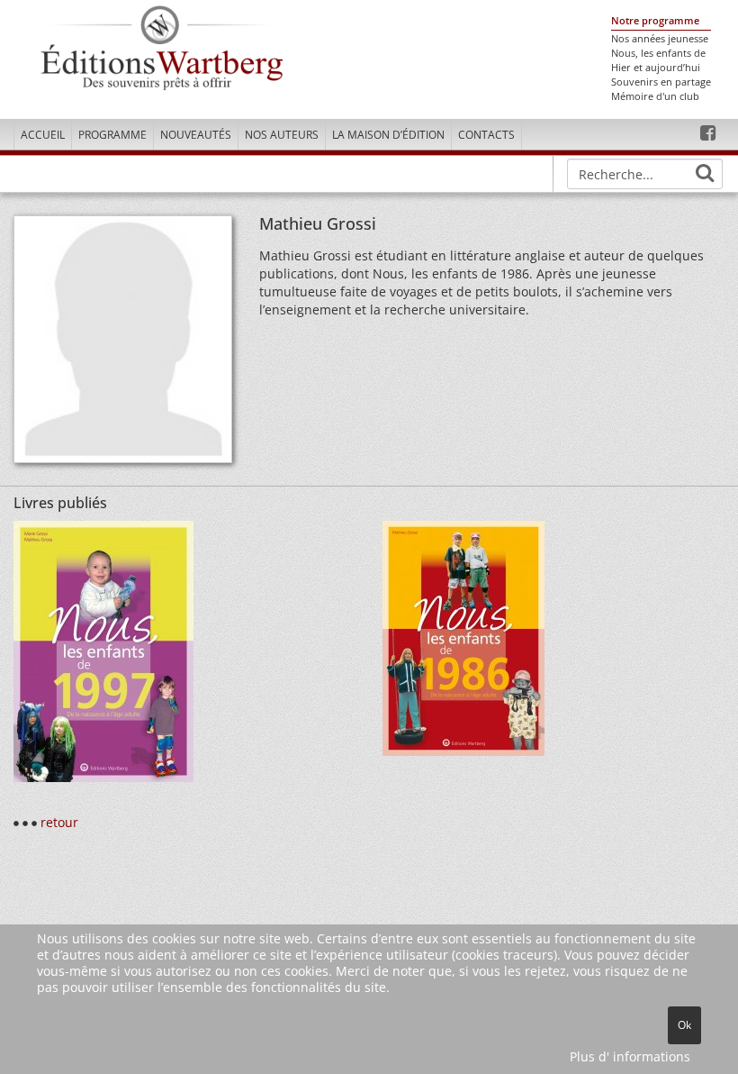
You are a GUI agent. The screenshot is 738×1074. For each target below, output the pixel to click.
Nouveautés (195, 134)
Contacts (486, 134)
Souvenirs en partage (661, 82)
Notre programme (655, 20)
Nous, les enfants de (658, 53)
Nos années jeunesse (659, 38)
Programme (112, 134)
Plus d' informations (630, 1056)
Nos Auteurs (282, 134)
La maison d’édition (388, 134)
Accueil (43, 134)
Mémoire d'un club (655, 96)
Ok (684, 1025)
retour (59, 822)
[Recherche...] (705, 173)
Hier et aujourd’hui (655, 67)
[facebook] (708, 133)
